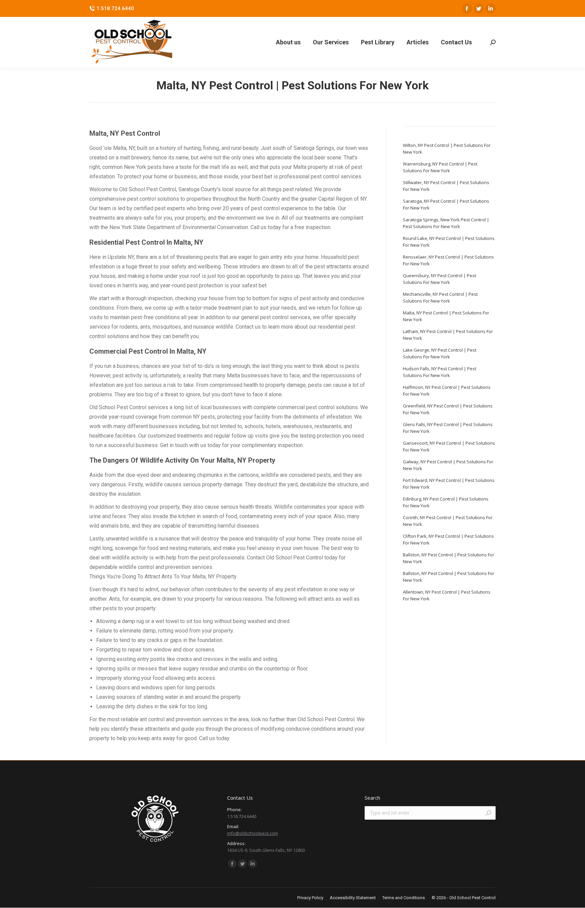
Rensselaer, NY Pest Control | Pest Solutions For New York (448, 260)
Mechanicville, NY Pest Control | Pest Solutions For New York (440, 297)
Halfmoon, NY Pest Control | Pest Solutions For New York (447, 390)
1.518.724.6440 (115, 8)
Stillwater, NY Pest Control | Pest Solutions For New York (446, 185)
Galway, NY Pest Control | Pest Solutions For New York (448, 465)
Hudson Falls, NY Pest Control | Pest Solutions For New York (439, 372)
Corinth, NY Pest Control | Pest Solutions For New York (448, 520)
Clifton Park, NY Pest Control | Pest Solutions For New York (448, 539)
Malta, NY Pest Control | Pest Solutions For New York (446, 316)
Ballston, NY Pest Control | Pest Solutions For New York (448, 558)
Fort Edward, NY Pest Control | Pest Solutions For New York (449, 483)
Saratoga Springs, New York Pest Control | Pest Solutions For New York (446, 223)
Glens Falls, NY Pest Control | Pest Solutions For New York (448, 427)
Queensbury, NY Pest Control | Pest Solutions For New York (439, 278)
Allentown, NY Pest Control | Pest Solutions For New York (447, 595)
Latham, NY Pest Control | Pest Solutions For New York (448, 334)
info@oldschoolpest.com (252, 833)
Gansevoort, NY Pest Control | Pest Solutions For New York (449, 446)
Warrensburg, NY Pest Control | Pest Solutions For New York (440, 167)
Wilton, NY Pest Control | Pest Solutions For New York (447, 148)
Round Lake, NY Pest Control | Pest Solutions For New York (449, 241)
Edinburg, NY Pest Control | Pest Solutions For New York (446, 502)
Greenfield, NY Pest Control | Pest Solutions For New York (448, 409)
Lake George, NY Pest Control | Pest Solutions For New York (439, 353)
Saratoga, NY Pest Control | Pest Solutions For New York (446, 204)
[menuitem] (288, 42)
